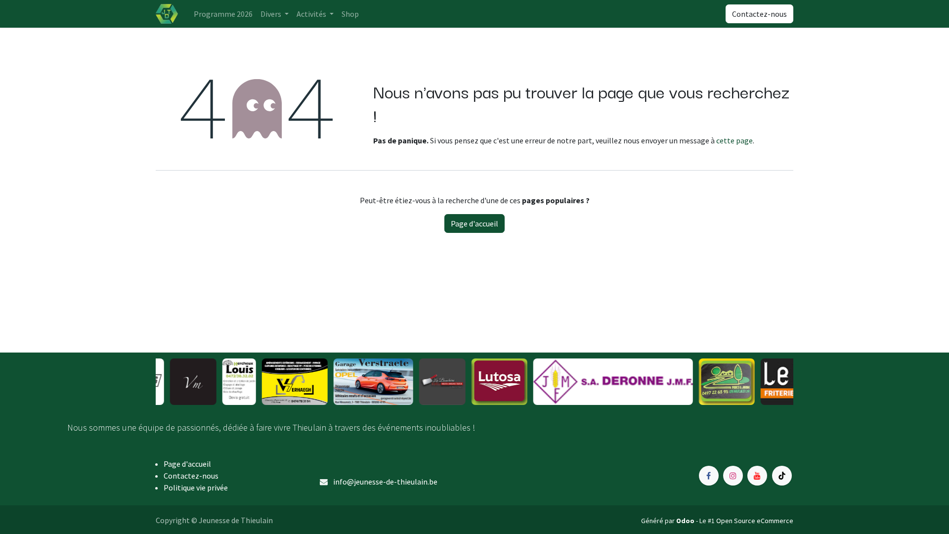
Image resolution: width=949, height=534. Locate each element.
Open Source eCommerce (754, 520)
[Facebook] (709, 476)
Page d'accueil (474, 223)
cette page (734, 140)
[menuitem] (223, 14)
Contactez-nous (759, 14)
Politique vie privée (196, 487)
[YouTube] (757, 476)
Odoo (686, 520)
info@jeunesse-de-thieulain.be (385, 482)
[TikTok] (782, 476)
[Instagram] (733, 476)
